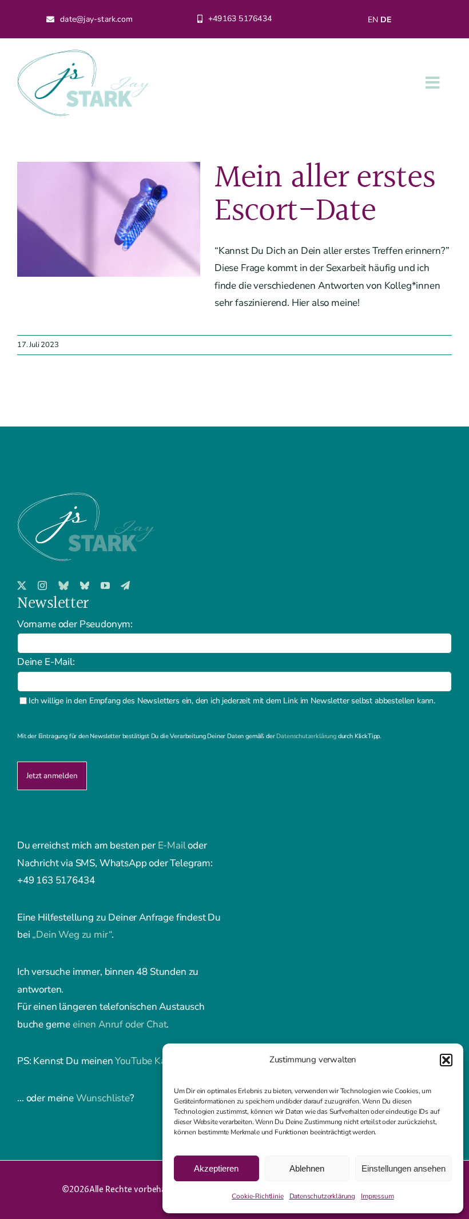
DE (385, 19)
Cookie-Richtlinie (257, 1196)
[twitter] (21, 585)
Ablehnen (306, 1168)
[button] (446, 1060)
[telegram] (125, 585)
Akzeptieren (216, 1168)
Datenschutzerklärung (322, 1196)
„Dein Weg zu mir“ (72, 934)
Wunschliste (103, 1098)
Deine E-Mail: (46, 661)
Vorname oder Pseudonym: (75, 624)
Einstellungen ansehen (403, 1168)
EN (373, 19)
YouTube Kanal (147, 1060)
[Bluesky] (63, 585)
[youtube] (105, 585)
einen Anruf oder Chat (119, 1024)
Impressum (377, 1196)
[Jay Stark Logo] (83, 54)
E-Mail (172, 845)
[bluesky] (84, 585)
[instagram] (42, 585)
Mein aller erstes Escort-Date (324, 194)
